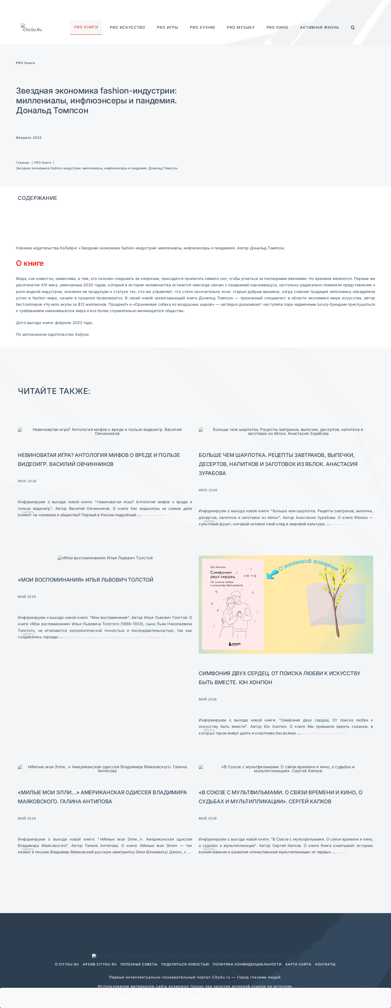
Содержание (37, 198)
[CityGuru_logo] (32, 25)
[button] (353, 27)
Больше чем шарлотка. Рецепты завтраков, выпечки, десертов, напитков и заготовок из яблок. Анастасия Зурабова (278, 464)
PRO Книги (25, 63)
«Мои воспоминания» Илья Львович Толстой (85, 580)
